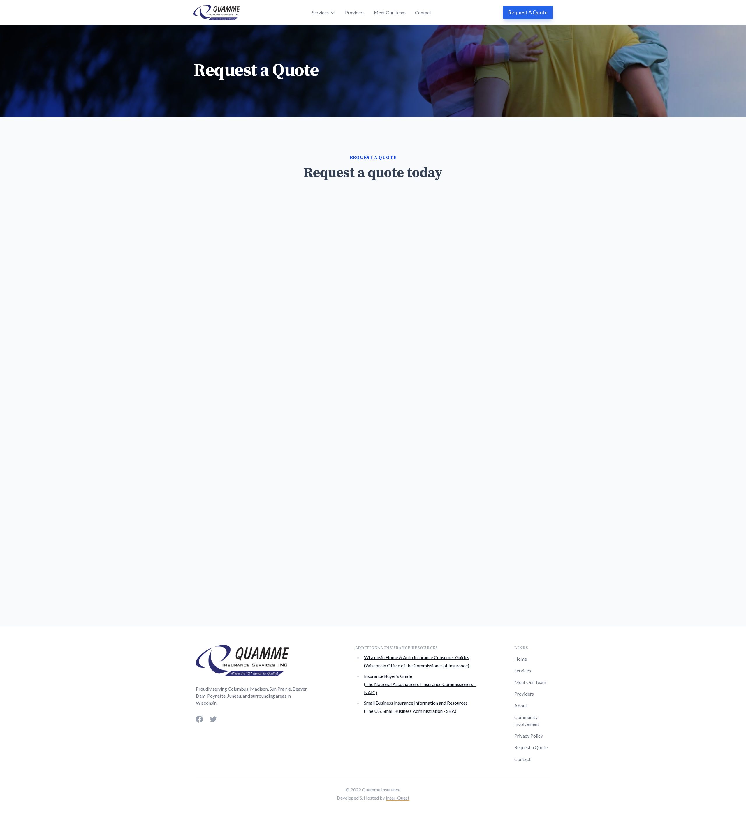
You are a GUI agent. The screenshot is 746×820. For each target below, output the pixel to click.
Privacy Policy (528, 735)
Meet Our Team (390, 12)
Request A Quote (528, 12)
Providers (355, 12)
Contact (423, 12)
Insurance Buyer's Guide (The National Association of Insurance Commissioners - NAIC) (420, 684)
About (520, 705)
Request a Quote (531, 747)
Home (520, 659)
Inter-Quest (397, 797)
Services (522, 670)
